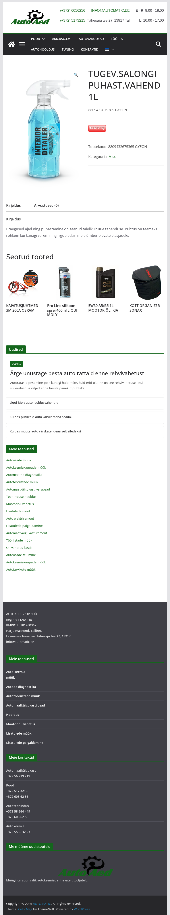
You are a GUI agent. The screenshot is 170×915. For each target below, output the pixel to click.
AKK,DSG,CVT (62, 39)
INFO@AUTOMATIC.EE (110, 10)
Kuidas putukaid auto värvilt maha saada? (41, 417)
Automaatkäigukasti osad (25, 705)
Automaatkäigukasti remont (26, 533)
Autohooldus (43, 49)
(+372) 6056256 (72, 10)
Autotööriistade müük (22, 482)
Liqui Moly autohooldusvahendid (34, 402)
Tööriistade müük (19, 540)
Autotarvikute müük (20, 569)
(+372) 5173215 (72, 20)
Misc (112, 156)
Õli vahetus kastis (19, 548)
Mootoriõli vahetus (20, 504)
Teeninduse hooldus (21, 496)
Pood (35, 39)
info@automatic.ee (20, 642)
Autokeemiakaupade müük (26, 467)
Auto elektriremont (20, 518)
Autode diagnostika (21, 687)
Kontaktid (89, 49)
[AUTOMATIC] (11, 44)
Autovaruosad (91, 39)
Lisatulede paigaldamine (24, 526)
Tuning (68, 49)
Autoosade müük (18, 460)
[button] (42, 39)
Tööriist (118, 39)
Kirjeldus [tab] (13, 205)
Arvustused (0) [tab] (46, 205)
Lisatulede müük (18, 511)
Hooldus (12, 714)
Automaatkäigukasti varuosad (28, 489)
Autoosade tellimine (21, 555)
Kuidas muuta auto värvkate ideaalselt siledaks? (45, 431)
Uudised (16, 363)
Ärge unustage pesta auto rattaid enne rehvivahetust (77, 373)
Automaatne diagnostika (24, 475)
